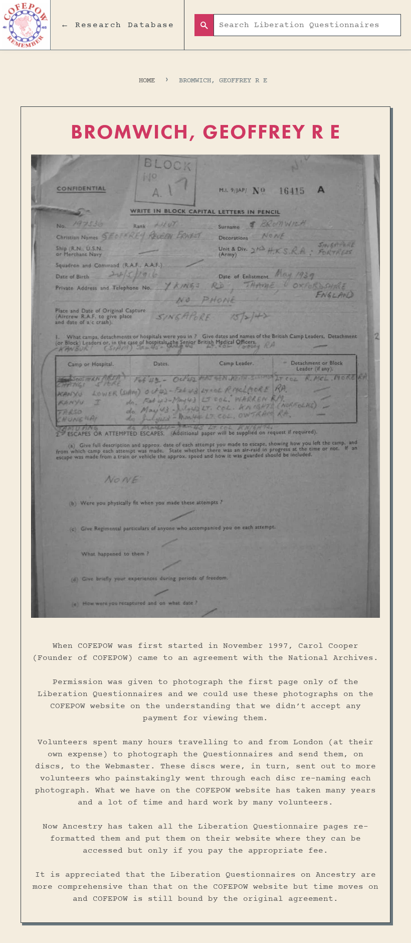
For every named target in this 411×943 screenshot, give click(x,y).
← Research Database (117, 25)
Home (147, 80)
